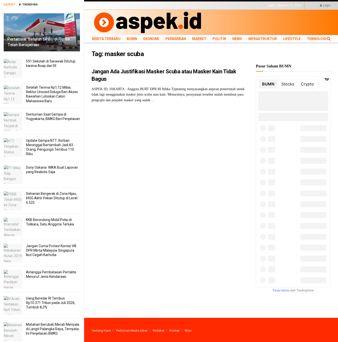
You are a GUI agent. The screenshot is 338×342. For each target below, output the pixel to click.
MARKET (172, 5)
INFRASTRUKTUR (216, 5)
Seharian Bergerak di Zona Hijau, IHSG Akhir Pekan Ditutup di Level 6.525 (51, 198)
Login (326, 5)
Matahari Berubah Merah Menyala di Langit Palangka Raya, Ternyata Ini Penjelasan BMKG (52, 328)
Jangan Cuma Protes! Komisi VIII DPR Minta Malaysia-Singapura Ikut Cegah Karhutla (51, 250)
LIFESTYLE (238, 5)
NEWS (198, 5)
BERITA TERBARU (104, 5)
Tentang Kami (101, 330)
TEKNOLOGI (256, 5)
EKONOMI (136, 5)
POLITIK (186, 5)
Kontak (174, 330)
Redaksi (158, 330)
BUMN (123, 5)
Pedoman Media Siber (131, 330)
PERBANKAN (154, 5)
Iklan (188, 330)
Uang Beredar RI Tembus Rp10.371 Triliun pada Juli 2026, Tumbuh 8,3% (50, 302)
